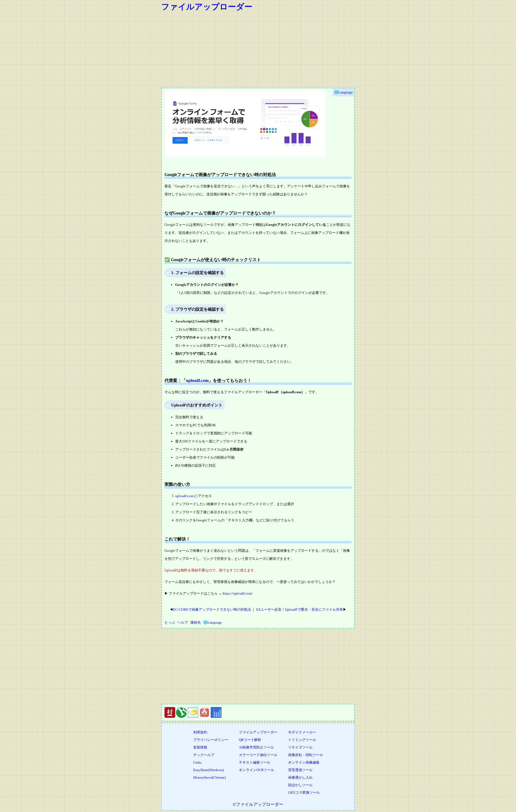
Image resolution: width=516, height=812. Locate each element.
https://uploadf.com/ (238, 593)
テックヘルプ (203, 755)
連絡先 (195, 622)
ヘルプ (182, 622)
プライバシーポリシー (210, 740)
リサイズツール (300, 747)
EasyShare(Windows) (208, 770)
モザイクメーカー (302, 732)
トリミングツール (302, 740)
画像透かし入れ (300, 777)
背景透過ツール (300, 770)
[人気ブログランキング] (181, 717)
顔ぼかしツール (300, 785)
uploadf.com (197, 380)
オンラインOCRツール (256, 770)
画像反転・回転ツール (305, 755)
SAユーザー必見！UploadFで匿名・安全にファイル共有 (299, 609)
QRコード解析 (250, 740)
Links (197, 762)
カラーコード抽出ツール (258, 755)
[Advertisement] (322, 50)
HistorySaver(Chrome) (209, 777)
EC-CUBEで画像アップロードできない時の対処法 (212, 609)
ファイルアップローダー (206, 6)
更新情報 (200, 747)
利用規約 (200, 732)
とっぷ (169, 622)
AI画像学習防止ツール (256, 747)
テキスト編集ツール (254, 762)
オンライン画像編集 (304, 762)
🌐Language (212, 622)
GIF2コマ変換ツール (304, 792)
